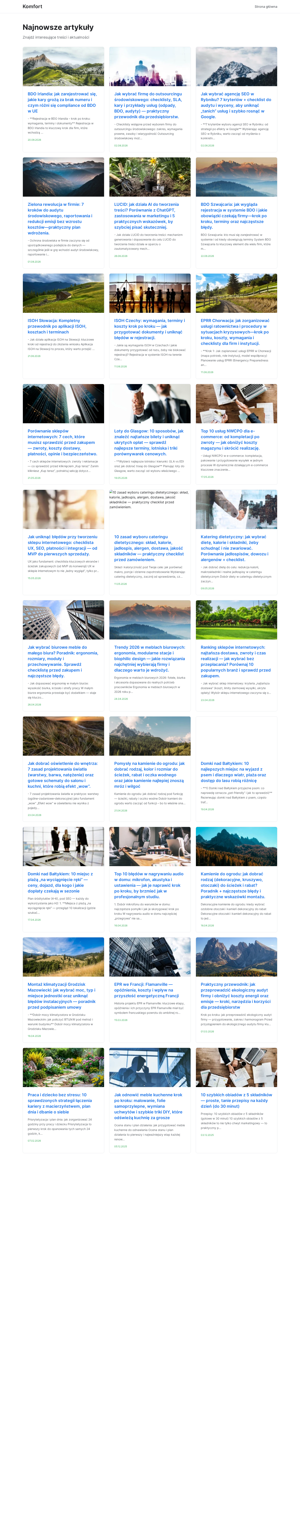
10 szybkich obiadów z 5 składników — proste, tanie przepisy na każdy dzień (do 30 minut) (236, 1100)
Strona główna (266, 6)
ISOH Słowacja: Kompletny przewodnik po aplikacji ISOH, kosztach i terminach (57, 326)
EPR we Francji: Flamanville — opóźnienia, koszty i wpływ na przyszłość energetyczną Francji (146, 990)
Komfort (32, 6)
